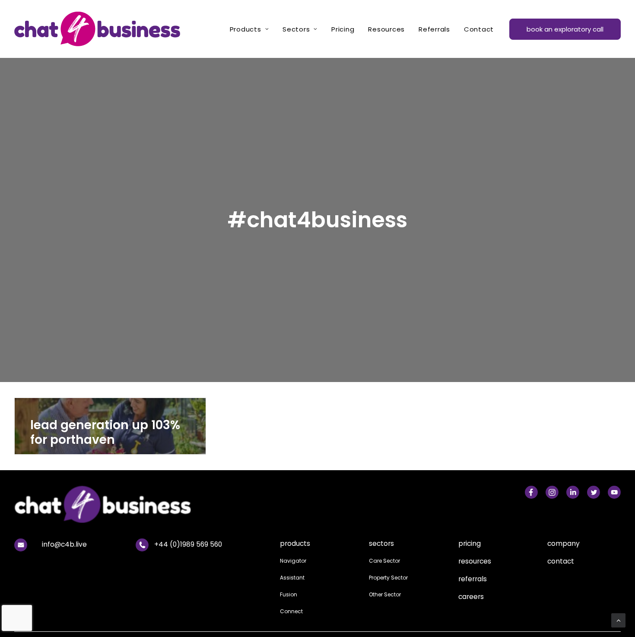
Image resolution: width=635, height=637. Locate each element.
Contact (479, 29)
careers (471, 596)
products (295, 543)
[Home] (162, 504)
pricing (469, 543)
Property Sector (388, 577)
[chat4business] (97, 29)
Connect (291, 611)
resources (474, 561)
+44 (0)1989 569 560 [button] (188, 544)
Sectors (296, 29)
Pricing (342, 29)
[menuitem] (249, 29)
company (563, 543)
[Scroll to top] (618, 619)
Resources (386, 29)
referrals (472, 578)
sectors (381, 543)
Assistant (292, 577)
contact (560, 561)
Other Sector (385, 594)
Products (245, 29)
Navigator (293, 560)
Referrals (434, 29)
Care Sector (384, 560)
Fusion (288, 594)
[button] (531, 490)
